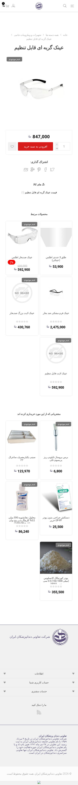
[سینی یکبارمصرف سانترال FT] (22, 437)
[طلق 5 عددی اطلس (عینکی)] (56, 237)
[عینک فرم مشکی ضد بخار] (56, 293)
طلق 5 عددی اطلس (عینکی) (56, 259)
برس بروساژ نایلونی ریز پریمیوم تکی (56, 458)
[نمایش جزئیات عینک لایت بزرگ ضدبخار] (22, 293)
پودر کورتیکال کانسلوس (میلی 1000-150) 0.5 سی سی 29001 (56, 581)
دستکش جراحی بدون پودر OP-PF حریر (56, 519)
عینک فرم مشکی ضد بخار (56, 313)
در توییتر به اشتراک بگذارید (52, 169)
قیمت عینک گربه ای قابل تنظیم (41, 192)
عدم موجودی (14, 59)
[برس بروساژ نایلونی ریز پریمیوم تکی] (56, 437)
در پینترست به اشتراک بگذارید (39, 169)
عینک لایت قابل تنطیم (56, 373)
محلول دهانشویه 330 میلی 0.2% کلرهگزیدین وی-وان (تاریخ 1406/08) (22, 520)
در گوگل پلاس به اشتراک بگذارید (32, 169)
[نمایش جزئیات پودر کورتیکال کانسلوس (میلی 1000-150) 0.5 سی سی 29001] (56, 558)
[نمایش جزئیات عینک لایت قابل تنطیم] (56, 353)
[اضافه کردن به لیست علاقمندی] (12, 146)
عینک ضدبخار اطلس (22, 257)
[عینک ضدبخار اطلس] (22, 237)
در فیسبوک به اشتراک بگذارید (46, 169)
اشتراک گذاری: (39, 162)
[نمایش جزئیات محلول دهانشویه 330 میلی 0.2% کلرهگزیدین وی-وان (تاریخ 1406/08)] (22, 497)
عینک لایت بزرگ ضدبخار (22, 313)
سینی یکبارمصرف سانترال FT (22, 458)
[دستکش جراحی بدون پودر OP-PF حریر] (56, 497)
